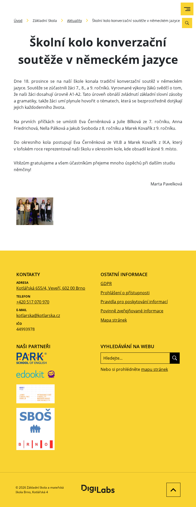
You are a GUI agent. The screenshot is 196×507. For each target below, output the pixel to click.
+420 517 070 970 (32, 302)
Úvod (18, 20)
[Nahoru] (172, 490)
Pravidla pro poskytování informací (134, 301)
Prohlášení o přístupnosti (125, 293)
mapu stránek (154, 369)
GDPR (106, 283)
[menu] (187, 9)
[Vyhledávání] (187, 23)
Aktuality (74, 20)
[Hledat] (175, 358)
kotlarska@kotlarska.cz (38, 315)
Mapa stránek (114, 320)
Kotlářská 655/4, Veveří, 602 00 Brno (50, 288)
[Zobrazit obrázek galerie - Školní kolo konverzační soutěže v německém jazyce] (35, 211)
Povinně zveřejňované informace (132, 311)
